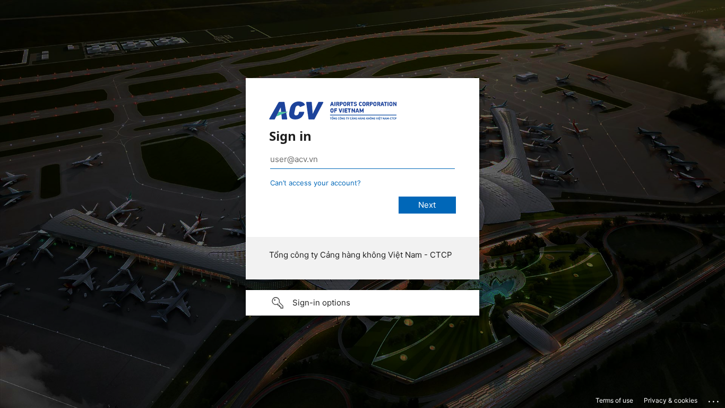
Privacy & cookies (670, 400)
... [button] (714, 399)
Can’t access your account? (315, 182)
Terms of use (614, 400)
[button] (362, 303)
